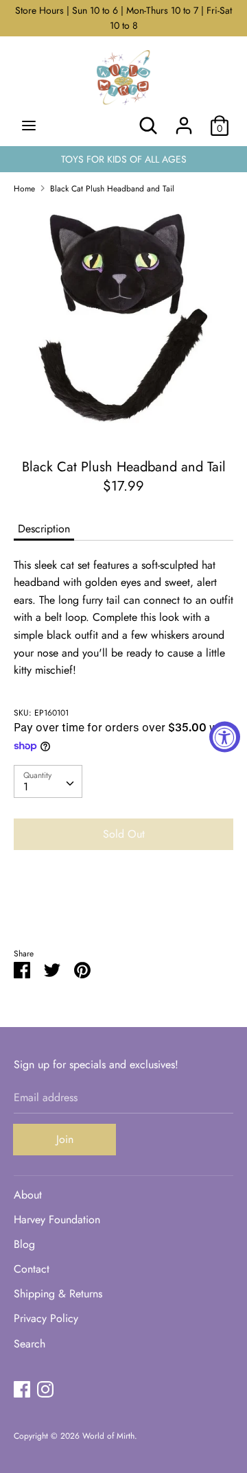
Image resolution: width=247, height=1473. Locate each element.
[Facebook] (22, 1389)
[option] (123, 321)
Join (64, 1139)
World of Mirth (108, 1436)
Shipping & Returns (58, 1293)
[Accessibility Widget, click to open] (224, 736)
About (28, 1195)
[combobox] (48, 781)
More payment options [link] (123, 908)
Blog (24, 1244)
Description (44, 529)
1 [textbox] (25, 786)
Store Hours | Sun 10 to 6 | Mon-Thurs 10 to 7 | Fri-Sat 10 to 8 (123, 17)
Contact (31, 1269)
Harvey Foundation (57, 1219)
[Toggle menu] (29, 125)
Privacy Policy (46, 1318)
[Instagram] (45, 1389)
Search (29, 1344)
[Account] (184, 120)
